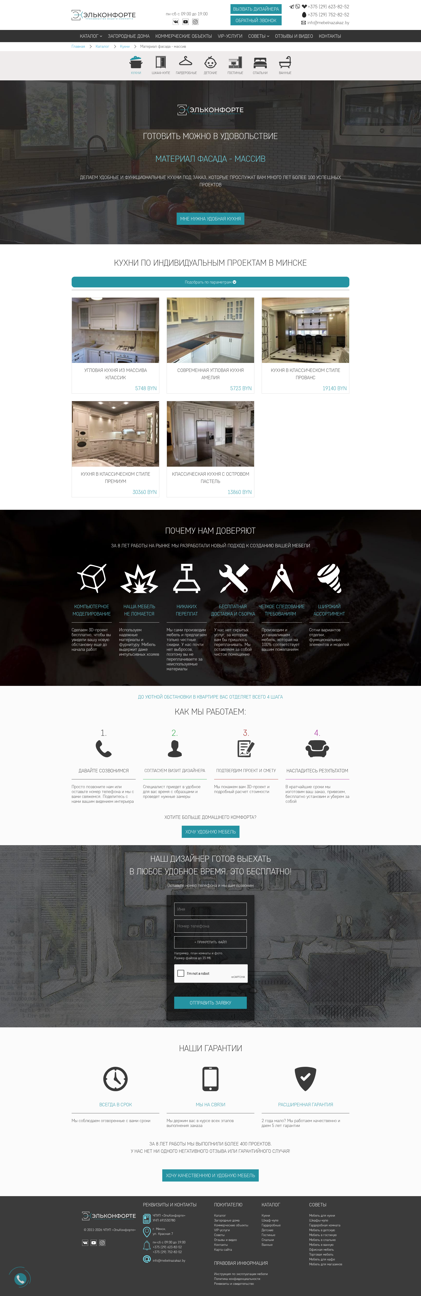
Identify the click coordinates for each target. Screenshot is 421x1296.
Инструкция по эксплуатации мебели (241, 1274)
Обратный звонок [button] (256, 20)
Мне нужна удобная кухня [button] (210, 219)
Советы (257, 36)
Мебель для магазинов (325, 1264)
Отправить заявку (210, 1003)
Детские (267, 1230)
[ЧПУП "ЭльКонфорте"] (104, 15)
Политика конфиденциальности (237, 1279)
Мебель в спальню (322, 1240)
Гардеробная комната (324, 1225)
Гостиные (268, 1235)
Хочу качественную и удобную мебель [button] (210, 1175)
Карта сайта (223, 1250)
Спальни (268, 1240)
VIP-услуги (230, 36)
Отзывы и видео (294, 36)
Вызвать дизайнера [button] (256, 9)
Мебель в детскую (322, 1230)
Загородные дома (129, 36)
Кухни (125, 46)
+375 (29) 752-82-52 (167, 1252)
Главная (78, 46)
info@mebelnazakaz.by (169, 1260)
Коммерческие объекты (183, 36)
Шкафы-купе (318, 1220)
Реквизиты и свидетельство (234, 1284)
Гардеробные (271, 1225)
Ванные (267, 1245)
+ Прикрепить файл (210, 942)
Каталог (89, 36)
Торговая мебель (321, 1254)
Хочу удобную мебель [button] (210, 832)
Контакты (330, 36)
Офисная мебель (321, 1250)
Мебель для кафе (322, 1259)
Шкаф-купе (270, 1220)
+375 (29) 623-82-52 (167, 1247)
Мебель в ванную (321, 1245)
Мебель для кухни (322, 1215)
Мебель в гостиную (323, 1235)
